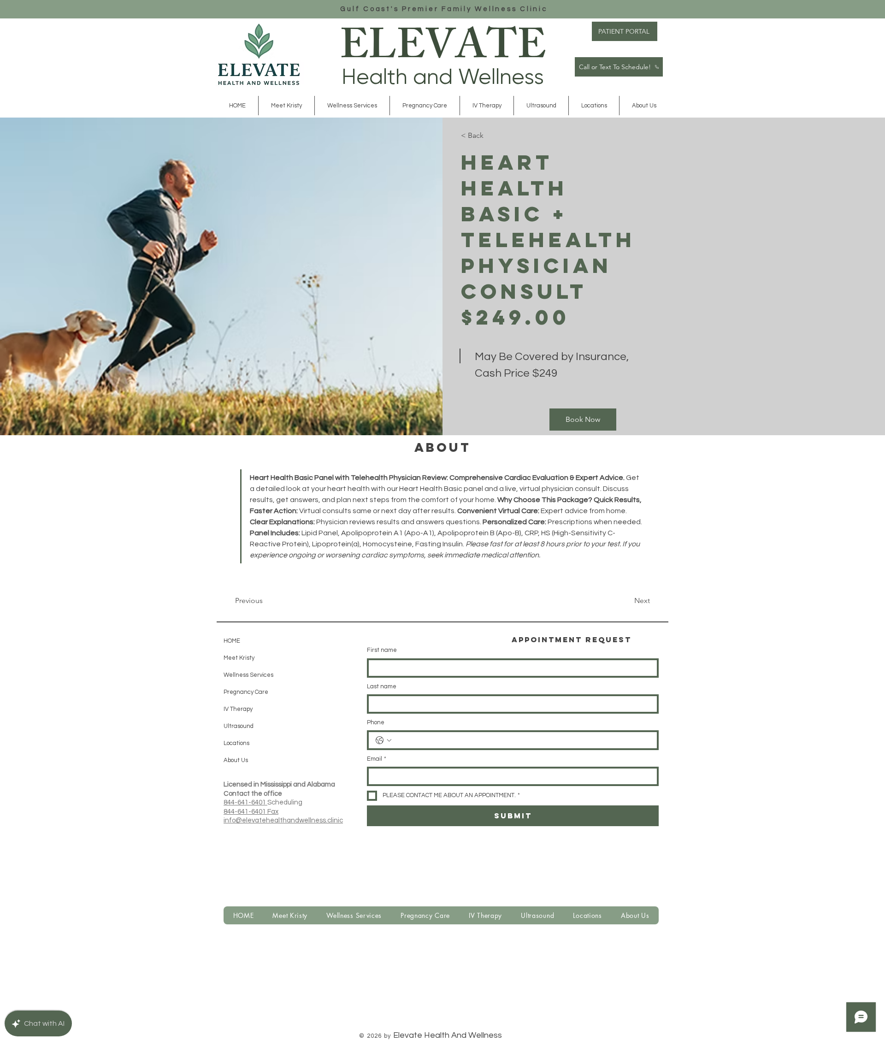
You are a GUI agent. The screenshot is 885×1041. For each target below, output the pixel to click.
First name (382, 650)
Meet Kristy (239, 658)
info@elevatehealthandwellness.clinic (283, 820)
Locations (236, 743)
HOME (232, 641)
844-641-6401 (245, 802)
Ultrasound (239, 726)
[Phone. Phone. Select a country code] (383, 740)
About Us (236, 760)
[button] (352, 105)
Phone (375, 722)
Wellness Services (246, 675)
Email (376, 759)
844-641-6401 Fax (251, 811)
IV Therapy (238, 709)
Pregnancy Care (246, 692)
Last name (381, 686)
